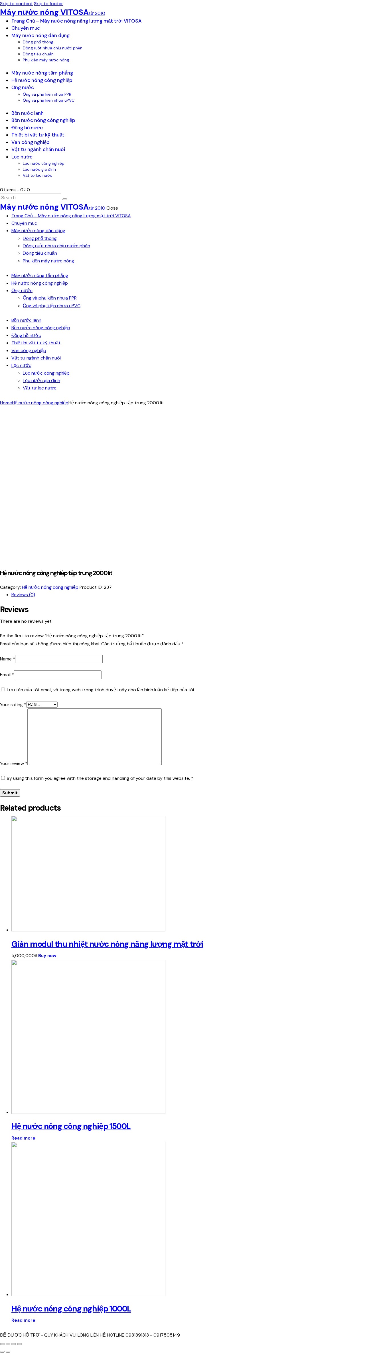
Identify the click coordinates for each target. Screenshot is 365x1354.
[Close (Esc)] (2, 1344)
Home (6, 403)
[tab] (188, 594)
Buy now (47, 956)
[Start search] (64, 199)
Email (7, 675)
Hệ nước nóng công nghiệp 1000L (71, 1308)
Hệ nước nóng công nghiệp (40, 403)
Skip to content (16, 4)
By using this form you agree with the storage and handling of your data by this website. (100, 778)
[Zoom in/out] (19, 1344)
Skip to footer (48, 4)
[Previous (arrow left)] (2, 1352)
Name (7, 659)
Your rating (13, 705)
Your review (13, 763)
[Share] (8, 1344)
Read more (23, 1138)
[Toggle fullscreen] (13, 1344)
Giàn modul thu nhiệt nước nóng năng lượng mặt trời (107, 944)
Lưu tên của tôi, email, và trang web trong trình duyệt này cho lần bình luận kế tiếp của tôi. (101, 690)
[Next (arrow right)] (8, 1352)
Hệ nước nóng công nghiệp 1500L (71, 1126)
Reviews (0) (23, 595)
